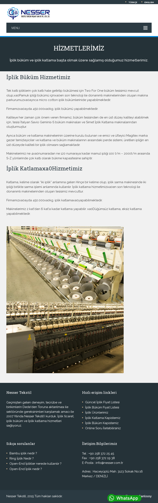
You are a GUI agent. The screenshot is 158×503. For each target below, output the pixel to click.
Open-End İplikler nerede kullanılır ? (35, 463)
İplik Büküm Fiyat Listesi (102, 407)
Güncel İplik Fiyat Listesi (102, 402)
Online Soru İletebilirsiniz (103, 428)
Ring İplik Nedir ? (21, 458)
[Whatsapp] (132, 498)
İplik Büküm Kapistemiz (101, 423)
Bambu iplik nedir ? (23, 453)
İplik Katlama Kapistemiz (102, 418)
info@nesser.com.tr (109, 463)
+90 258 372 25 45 (101, 453)
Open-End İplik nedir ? (25, 469)
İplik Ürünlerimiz (96, 412)
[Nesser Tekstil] (28, 13)
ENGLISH (149, 2)
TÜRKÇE (132, 2)
